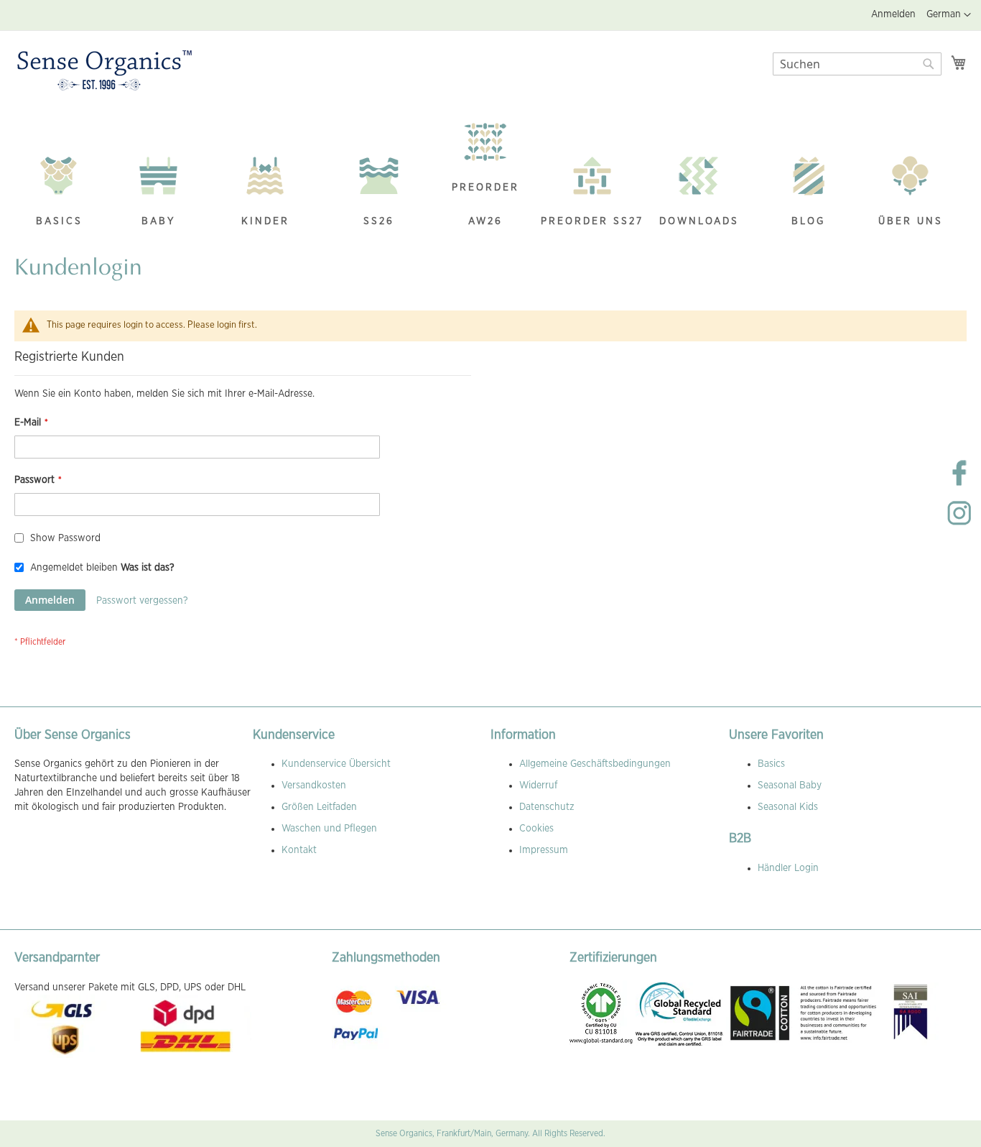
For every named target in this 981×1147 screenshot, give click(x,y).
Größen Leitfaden (319, 807)
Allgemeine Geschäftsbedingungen (595, 764)
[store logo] (104, 71)
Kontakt (299, 850)
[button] (948, 15)
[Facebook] (959, 484)
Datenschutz (547, 807)
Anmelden (893, 14)
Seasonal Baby (790, 785)
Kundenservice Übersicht (336, 764)
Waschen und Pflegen (329, 829)
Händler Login (788, 868)
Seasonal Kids (788, 807)
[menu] (490, 176)
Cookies (536, 829)
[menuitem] (59, 193)
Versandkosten (314, 785)
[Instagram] (959, 525)
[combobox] (857, 63)
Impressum (543, 850)
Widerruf (538, 785)
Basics (771, 764)
